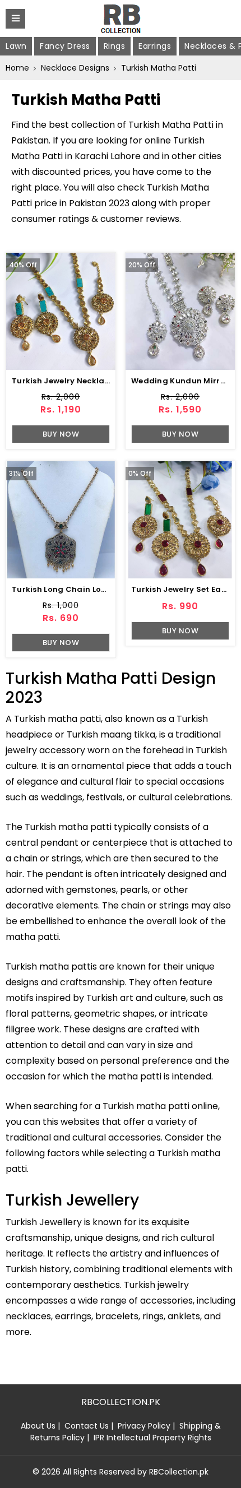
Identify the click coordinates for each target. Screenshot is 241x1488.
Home (17, 67)
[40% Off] (60, 310)
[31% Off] (60, 519)
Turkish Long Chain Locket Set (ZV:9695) (93, 589)
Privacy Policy (144, 1425)
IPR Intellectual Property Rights (152, 1437)
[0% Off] (180, 519)
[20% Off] (180, 310)
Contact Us (86, 1425)
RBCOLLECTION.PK (120, 1402)
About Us (38, 1425)
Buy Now (61, 434)
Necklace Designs (75, 67)
